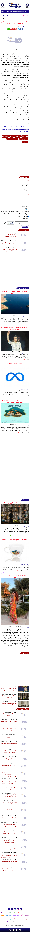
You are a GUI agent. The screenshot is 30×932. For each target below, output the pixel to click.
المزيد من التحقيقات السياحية (8, 535)
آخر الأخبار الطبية (5, 648)
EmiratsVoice (17, 136)
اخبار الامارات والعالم (23, 139)
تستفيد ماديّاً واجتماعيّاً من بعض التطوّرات (9, 721)
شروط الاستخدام (25, 209)
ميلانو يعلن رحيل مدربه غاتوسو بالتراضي (9, 861)
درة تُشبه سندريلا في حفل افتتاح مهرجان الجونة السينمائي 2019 (16, 126)
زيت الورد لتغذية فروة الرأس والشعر (9, 809)
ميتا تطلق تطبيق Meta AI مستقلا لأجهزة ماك (14, 363)
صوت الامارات (25, 136)
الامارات (11, 136)
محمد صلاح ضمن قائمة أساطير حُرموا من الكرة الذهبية (15, 503)
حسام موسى (25, 142)
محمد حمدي (8, 139)
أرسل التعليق (25, 226)
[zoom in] (3, 15)
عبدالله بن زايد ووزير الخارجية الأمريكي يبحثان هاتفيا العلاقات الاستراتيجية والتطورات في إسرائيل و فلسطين (9, 774)
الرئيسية (27, 15)
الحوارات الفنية (22, 15)
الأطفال (19, 56)
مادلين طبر (18, 54)
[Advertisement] (15, 159)
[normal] (5, 15)
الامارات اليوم (5, 136)
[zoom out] (7, 15)
